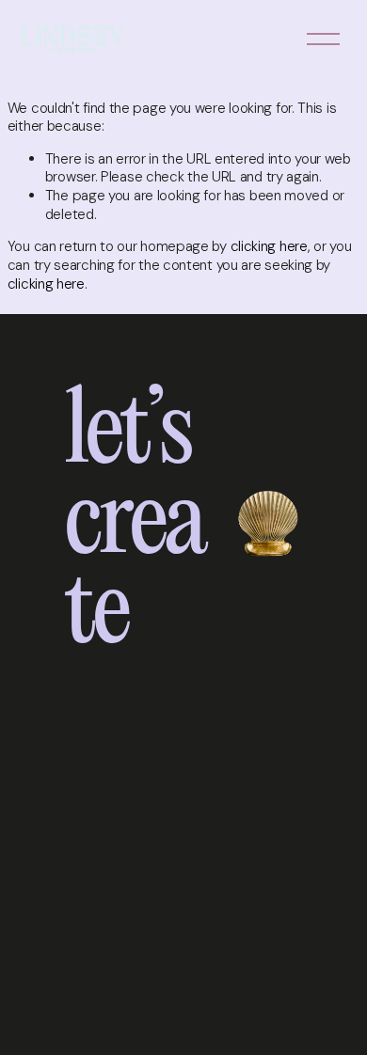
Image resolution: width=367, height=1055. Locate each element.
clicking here (269, 246)
